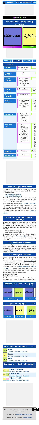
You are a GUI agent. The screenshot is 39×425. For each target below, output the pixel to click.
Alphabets (27, 60)
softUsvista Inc (27, 417)
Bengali (10, 349)
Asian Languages (24, 266)
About (10, 409)
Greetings (24, 351)
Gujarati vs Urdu (14, 373)
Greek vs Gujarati (21, 236)
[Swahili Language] (5, 359)
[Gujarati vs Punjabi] (6, 379)
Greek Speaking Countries (13, 194)
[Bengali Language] (5, 350)
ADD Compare (35, 409)
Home (5, 409)
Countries (17, 60)
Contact (16, 409)
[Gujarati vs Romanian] (6, 370)
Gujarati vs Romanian (16, 369)
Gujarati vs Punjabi (15, 378)
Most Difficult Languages (23, 2)
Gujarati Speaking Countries (13, 196)
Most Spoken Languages (28, 203)
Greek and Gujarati (30, 261)
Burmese (10, 354)
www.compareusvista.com (24, 414)
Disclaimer (23, 409)
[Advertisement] (19, 10)
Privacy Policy (20, 411)
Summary (7, 60)
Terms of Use (31, 409)
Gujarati (32, 46)
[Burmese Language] (5, 355)
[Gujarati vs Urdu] (6, 374)
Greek (12, 46)
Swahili (10, 358)
